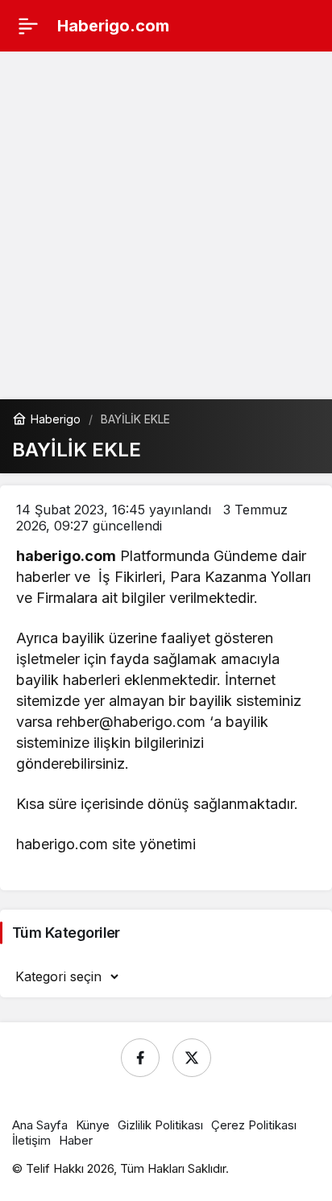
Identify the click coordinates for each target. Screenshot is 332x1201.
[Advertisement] (166, 225)
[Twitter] (191, 1057)
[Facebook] (140, 1057)
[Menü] (28, 26)
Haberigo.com (113, 25)
